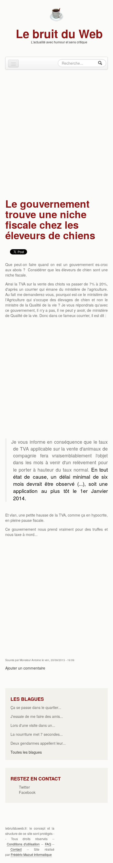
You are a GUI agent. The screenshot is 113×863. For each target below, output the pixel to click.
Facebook (27, 792)
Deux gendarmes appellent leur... (38, 743)
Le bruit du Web (59, 33)
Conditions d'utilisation (23, 844)
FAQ (48, 844)
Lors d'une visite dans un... (33, 725)
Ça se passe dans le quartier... (36, 707)
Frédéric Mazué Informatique (31, 854)
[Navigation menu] (13, 63)
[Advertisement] (56, 131)
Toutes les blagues (26, 752)
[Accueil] (56, 14)
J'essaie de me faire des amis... (37, 716)
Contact (16, 849)
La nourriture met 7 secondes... (37, 734)
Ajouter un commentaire (25, 668)
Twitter (24, 787)
